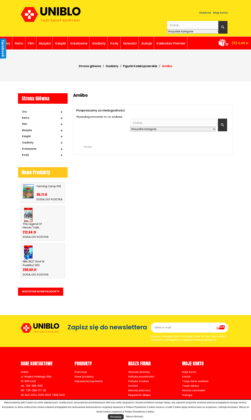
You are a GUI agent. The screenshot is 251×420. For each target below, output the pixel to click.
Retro (19, 43)
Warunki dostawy (139, 372)
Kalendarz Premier (171, 43)
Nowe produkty (84, 376)
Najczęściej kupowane (89, 381)
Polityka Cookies (138, 381)
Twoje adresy (190, 386)
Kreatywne (78, 43)
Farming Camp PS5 (49, 186)
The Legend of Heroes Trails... (32, 225)
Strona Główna (35, 98)
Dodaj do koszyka (49, 199)
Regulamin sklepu (139, 395)
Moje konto (189, 372)
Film (31, 43)
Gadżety (99, 43)
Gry (7, 43)
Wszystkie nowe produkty (40, 291)
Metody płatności (139, 390)
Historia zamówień (193, 390)
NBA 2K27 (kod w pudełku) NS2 (33, 263)
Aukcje (146, 43)
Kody (114, 43)
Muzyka (45, 43)
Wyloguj (187, 395)
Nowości (130, 43)
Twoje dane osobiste (195, 381)
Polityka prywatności (141, 376)
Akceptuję (115, 416)
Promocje (81, 372)
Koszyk (186, 376)
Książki (60, 43)
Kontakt (133, 386)
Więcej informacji (134, 416)
